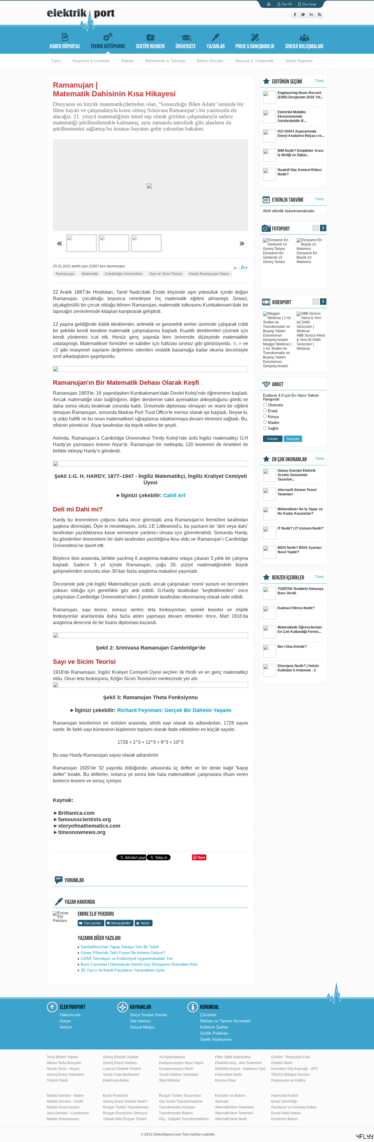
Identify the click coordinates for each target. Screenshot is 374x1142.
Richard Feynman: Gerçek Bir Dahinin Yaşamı (174, 710)
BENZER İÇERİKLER (288, 577)
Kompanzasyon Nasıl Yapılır (181, 1063)
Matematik (90, 274)
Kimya (273, 417)
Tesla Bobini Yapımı (62, 1057)
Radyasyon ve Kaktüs (288, 1080)
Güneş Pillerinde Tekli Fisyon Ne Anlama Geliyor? (123, 952)
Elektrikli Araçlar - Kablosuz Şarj (240, 1068)
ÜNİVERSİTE (186, 46)
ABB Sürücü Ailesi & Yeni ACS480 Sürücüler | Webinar (311, 342)
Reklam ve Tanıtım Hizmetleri (225, 1021)
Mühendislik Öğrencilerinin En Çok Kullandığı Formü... (300, 629)
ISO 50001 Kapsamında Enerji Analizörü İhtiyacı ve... (301, 133)
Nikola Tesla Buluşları (64, 1063)
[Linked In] (312, 16)
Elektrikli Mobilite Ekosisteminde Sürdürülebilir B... (292, 116)
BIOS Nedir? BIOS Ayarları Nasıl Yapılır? (300, 550)
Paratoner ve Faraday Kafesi (293, 1107)
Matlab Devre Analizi (63, 1107)
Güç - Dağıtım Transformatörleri (184, 1119)
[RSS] (319, 16)
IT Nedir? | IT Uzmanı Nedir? (300, 528)
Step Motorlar (169, 1080)
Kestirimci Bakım (284, 1119)
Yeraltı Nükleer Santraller (179, 1074)
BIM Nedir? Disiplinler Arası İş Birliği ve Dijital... (300, 153)
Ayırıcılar (222, 1101)
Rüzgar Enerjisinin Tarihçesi (125, 1113)
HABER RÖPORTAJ (65, 46)
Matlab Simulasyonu (63, 1119)
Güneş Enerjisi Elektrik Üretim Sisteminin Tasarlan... (297, 475)
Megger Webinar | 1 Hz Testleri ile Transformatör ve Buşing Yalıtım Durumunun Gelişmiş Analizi (277, 355)
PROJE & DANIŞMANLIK (255, 46)
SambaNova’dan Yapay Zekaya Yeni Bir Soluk (120, 947)
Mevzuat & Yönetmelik (254, 61)
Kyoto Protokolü (115, 1095)
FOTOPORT (281, 228)
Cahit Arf (174, 495)
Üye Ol (287, 4)
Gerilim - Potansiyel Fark (290, 1057)
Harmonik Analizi (284, 1095)
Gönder (272, 439)
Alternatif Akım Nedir (231, 1119)
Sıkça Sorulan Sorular (148, 1015)
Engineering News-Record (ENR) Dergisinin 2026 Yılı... (300, 95)
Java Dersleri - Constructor (68, 1113)
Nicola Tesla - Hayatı (63, 1068)
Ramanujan (65, 274)
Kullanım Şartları (214, 1027)
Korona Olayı (225, 1080)
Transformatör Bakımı (176, 1113)
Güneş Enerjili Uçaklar (120, 1057)
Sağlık (273, 428)
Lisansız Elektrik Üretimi (122, 1068)
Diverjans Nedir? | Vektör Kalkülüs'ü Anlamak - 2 (298, 668)
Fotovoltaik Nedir (228, 1074)
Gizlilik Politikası (214, 1033)
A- (236, 268)
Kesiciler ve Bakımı (230, 1095)
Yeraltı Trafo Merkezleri (121, 1074)
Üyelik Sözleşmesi (216, 1039)
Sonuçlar (293, 439)
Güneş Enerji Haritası (120, 1063)
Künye (65, 1021)
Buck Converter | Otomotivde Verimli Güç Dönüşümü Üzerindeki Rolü (139, 964)
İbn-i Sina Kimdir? (292, 647)
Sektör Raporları (299, 61)
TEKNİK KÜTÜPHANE (108, 46)
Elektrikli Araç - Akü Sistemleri (238, 1063)
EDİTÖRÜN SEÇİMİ (287, 81)
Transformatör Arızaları (177, 1107)
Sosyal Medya (142, 1027)
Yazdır (145, 923)
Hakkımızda (70, 1015)
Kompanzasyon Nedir (176, 1068)
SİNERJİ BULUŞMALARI (304, 46)
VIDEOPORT (281, 302)
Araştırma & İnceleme (91, 61)
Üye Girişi (309, 4)
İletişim (66, 1027)
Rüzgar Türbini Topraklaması (126, 1107)
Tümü (56, 61)
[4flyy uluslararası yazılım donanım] (365, 1137)
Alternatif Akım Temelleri (234, 1113)
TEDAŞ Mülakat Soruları (290, 1074)
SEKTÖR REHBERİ (150, 46)
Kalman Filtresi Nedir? (296, 608)
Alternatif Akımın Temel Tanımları (297, 492)
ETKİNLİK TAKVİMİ (287, 199)
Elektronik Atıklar (116, 1080)
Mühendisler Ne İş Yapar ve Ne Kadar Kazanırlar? (300, 511)
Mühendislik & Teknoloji (165, 61)
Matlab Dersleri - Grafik (65, 1101)
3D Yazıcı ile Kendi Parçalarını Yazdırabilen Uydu (123, 970)
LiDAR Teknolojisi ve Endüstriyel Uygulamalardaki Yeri (127, 958)
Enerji (273, 411)
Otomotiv (275, 405)
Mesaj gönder (121, 923)
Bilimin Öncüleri (210, 61)
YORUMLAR (74, 880)
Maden (273, 422)
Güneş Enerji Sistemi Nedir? (125, 1101)
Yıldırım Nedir (57, 1080)
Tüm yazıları (92, 923)
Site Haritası (140, 1021)
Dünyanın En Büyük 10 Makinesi (307, 257)
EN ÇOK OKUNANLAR (289, 459)
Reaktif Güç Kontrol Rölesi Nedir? (300, 172)
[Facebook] (295, 16)
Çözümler (208, 1015)
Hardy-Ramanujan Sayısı (209, 274)
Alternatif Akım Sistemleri (234, 1107)
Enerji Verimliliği (284, 1101)
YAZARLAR (216, 46)
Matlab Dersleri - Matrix (65, 1095)
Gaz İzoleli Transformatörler (181, 1101)
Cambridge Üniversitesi (123, 274)
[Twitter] (303, 16)
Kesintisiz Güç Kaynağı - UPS (294, 1068)
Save (201, 857)
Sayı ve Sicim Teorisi (165, 274)
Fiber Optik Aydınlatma (233, 1057)
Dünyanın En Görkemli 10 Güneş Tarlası (274, 257)
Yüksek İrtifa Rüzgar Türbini (125, 1119)
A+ (244, 267)
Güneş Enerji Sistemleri (65, 1074)
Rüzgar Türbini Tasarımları (180, 1095)
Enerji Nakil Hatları (286, 1113)
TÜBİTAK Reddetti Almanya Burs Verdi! (300, 591)
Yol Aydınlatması (172, 1057)
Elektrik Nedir (281, 1063)
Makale (127, 61)
